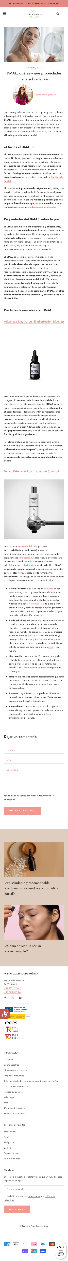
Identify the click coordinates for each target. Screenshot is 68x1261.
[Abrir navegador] (4, 13)
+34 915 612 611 (12, 988)
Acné (6, 1137)
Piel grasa (9, 1142)
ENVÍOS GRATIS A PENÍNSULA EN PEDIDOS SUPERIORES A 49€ (34, 3)
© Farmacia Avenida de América (34, 1226)
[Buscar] (57, 13)
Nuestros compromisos (15, 1070)
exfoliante (48, 588)
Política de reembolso (14, 1113)
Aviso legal (9, 1097)
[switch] (61, 1254)
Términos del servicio (14, 1108)
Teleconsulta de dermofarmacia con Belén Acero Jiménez (31, 1081)
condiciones (34, 1196)
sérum (37, 203)
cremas (20, 207)
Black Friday (10, 1131)
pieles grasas (34, 635)
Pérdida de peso (12, 1158)
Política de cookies (13, 1091)
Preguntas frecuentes (14, 1075)
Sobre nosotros (11, 1064)
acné (50, 647)
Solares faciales (11, 1153)
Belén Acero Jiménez (46, 94)
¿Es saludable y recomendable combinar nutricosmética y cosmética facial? (31, 888)
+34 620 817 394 (12, 992)
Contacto (8, 1059)
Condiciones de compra (16, 1086)
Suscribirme (17, 1209)
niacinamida (29, 565)
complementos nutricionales (41, 207)
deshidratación (36, 603)
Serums (7, 1147)
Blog (6, 1102)
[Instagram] (13, 998)
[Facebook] (5, 998)
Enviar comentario (22, 810)
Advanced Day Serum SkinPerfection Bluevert (34, 321)
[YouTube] (20, 998)
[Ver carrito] (63, 13)
